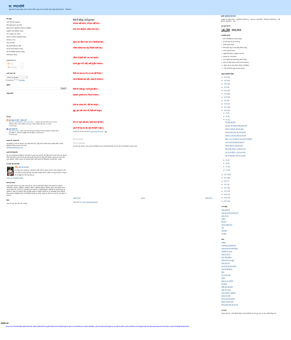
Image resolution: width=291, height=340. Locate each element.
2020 (225, 97)
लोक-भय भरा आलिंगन (227, 281)
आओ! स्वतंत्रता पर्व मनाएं (228, 16)
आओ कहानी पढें (13, 129)
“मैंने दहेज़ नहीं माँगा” (230, 122)
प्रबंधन (223, 278)
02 (227, 167)
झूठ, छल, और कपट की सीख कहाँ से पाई (236, 126)
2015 (225, 174)
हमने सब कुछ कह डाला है (228, 299)
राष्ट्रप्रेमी (224, 231)
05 (227, 120)
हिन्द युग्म (223, 222)
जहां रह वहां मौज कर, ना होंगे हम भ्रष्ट (235, 149)
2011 (225, 188)
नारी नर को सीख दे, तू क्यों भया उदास (235, 152)
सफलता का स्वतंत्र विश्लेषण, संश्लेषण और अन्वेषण (21, 122)
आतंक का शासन (225, 254)
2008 (225, 198)
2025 (225, 80)
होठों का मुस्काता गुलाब (227, 302)
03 (227, 163)
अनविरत (223, 242)
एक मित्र (223, 234)
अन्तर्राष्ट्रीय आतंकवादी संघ (228, 245)
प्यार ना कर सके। (226, 275)
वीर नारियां (224, 284)
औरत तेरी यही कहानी (14, 131)
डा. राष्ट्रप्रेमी (16, 6)
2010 (225, 191)
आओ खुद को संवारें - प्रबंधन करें (17, 120)
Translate (22, 80)
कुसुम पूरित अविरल (226, 257)
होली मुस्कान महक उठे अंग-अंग (229, 305)
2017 (225, 107)
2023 (225, 87)
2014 (225, 178)
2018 (225, 104)
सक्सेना (223, 219)
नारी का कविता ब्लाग (226, 225)
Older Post (208, 198)
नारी (222, 228)
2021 (225, 94)
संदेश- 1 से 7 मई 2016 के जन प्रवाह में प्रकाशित (238, 139)
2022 (225, 90)
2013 (225, 181)
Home (143, 198)
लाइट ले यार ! (225, 216)
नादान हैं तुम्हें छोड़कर (226, 269)
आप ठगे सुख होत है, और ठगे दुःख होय (235, 156)
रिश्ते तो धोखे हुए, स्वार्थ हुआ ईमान (83, 20)
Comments (13, 67)
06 (227, 116)
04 (227, 160)
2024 (225, 84)
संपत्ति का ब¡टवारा (226, 290)
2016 (225, 110)
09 (227, 113)
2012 (225, 184)
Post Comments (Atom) (90, 202)
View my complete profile (14, 178)
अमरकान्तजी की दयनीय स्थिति (229, 248)
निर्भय (222, 272)
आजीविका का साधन (226, 251)
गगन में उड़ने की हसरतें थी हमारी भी (234, 142)
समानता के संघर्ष (225, 296)
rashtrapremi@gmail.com (14, 147)
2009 (225, 194)
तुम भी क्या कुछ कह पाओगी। (229, 266)
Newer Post (77, 198)
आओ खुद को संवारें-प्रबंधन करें (229, 213)
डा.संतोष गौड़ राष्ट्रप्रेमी (23, 167)
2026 (225, 77)
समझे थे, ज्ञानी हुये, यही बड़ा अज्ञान (234, 129)
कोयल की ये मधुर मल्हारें (227, 260)
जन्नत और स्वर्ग (225, 263)
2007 (225, 201)
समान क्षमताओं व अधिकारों (228, 293)
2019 (225, 100)
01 (227, 170)
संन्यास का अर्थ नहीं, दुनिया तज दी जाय (235, 135)
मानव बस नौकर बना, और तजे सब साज (235, 132)
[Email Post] (105, 131)
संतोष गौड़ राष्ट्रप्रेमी (227, 287)
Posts (11, 64)
